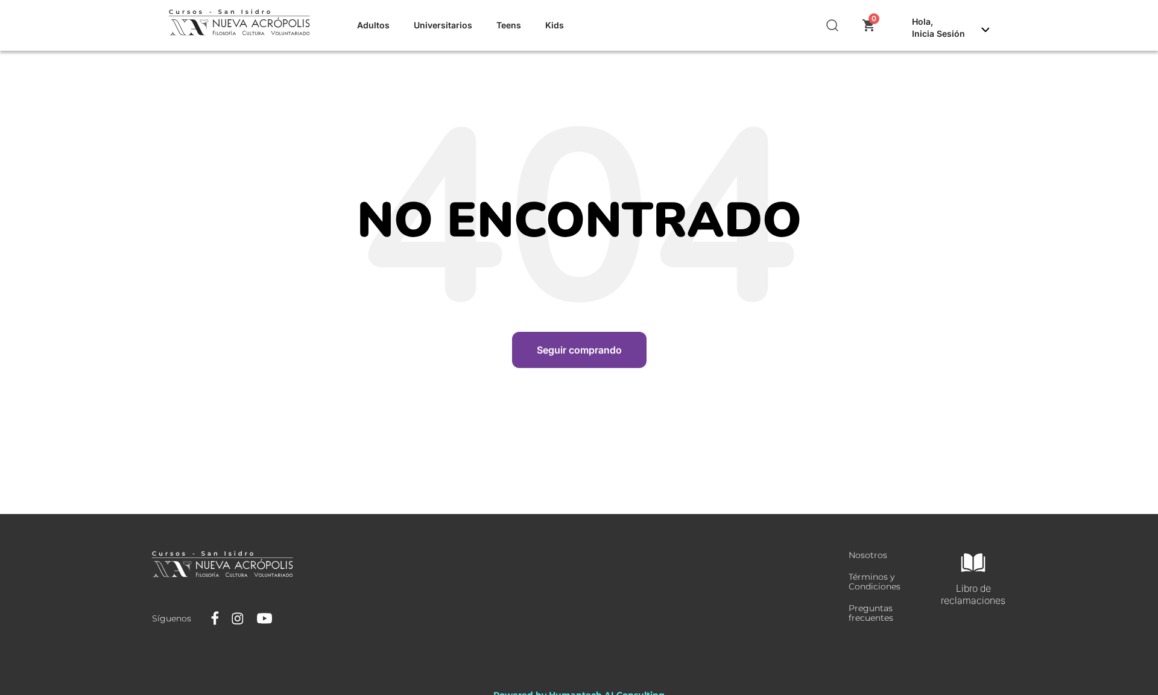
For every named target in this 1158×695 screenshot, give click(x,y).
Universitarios (443, 25)
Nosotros (868, 555)
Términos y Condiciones (874, 581)
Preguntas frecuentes (871, 613)
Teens (508, 25)
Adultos (373, 25)
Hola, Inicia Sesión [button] (938, 27)
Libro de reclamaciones (973, 594)
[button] (833, 25)
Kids (554, 25)
